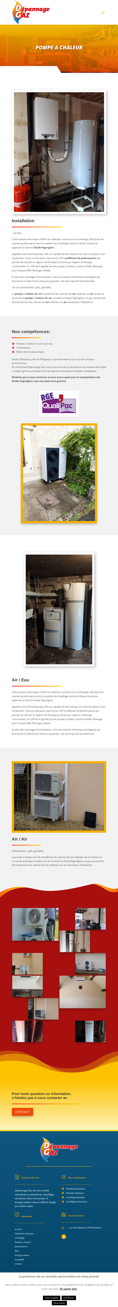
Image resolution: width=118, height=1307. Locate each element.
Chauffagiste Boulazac (76, 1201)
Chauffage (20, 1238)
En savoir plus (68, 1289)
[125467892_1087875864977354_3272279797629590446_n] (74, 951)
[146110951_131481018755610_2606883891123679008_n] (90, 973)
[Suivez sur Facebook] (63, 1236)
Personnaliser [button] (59, 1303)
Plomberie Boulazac (75, 1188)
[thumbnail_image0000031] (27, 996)
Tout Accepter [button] (51, 1297)
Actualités (19, 1259)
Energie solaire (22, 1255)
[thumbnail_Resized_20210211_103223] (43, 1018)
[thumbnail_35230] (27, 973)
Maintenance (21, 1246)
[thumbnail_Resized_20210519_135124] (90, 1041)
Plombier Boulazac (75, 1193)
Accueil (18, 1229)
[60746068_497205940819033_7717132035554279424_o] (90, 928)
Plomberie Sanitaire (24, 1233)
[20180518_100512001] (35, 939)
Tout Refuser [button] (68, 1298)
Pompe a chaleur (23, 1242)
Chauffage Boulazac (75, 1197)
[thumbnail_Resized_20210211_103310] (27, 1041)
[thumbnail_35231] (82, 1007)
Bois (17, 1250)
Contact (22, 1112)
